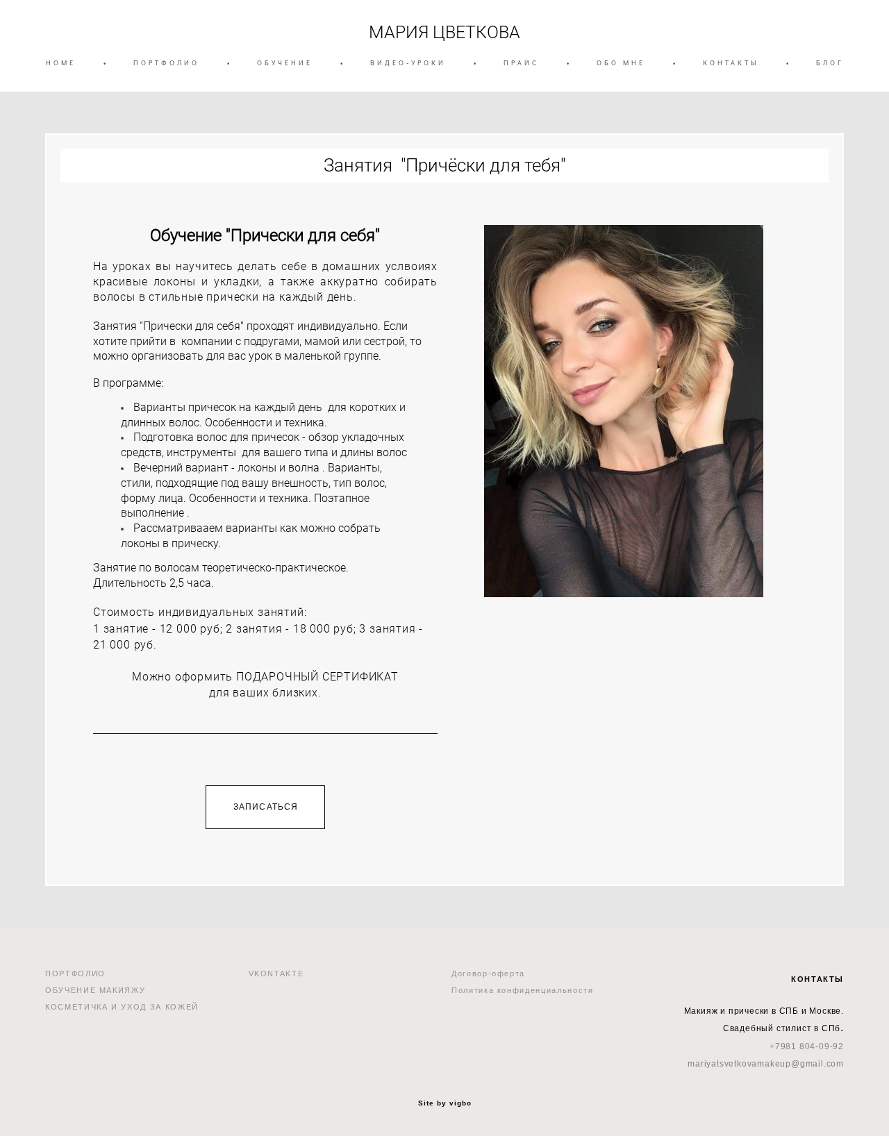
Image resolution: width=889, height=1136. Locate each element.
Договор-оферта (488, 973)
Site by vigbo (445, 1103)
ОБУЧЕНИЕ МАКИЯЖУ (95, 990)
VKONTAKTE (276, 973)
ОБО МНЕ (621, 62)
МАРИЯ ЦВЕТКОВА (444, 31)
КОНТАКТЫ (730, 62)
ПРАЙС (521, 62)
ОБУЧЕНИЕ (285, 62)
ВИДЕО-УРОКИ (408, 62)
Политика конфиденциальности (522, 990)
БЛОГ (830, 62)
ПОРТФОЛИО (166, 62)
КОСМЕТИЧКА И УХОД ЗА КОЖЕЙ (122, 1007)
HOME (61, 62)
